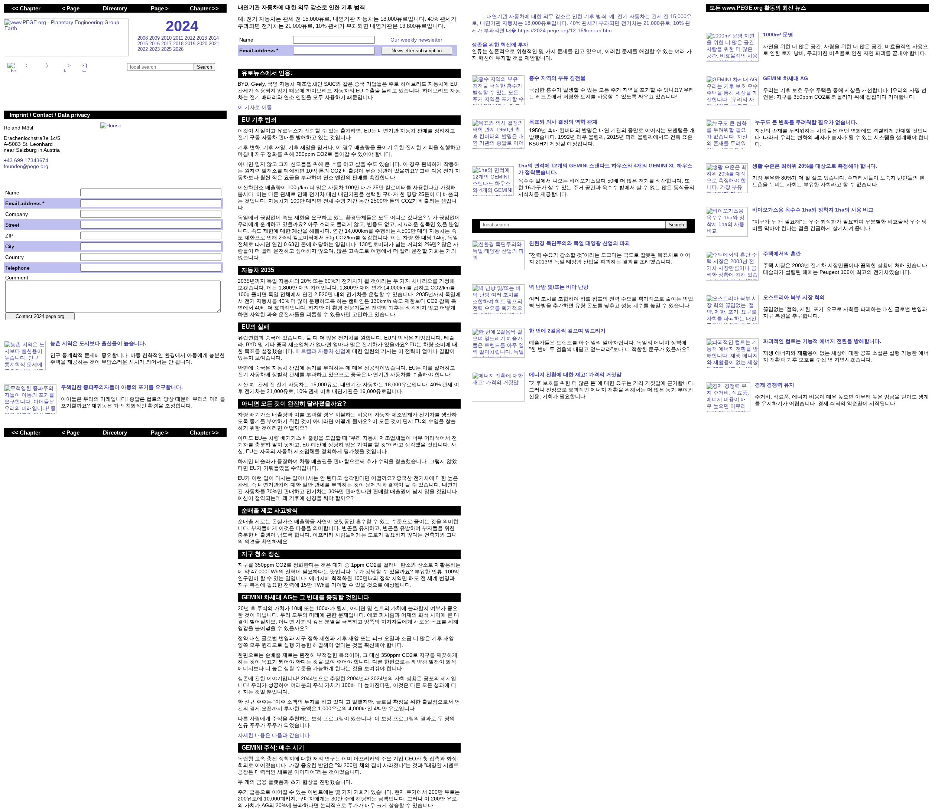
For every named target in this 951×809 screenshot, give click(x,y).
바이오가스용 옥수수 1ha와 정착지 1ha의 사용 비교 (812, 210)
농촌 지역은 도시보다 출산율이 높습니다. (98, 343)
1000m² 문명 (778, 34)
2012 (191, 38)
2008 (143, 38)
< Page (70, 8)
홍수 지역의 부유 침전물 (557, 78)
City (9, 246)
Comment (16, 278)
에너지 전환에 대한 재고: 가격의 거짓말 (575, 374)
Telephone (17, 268)
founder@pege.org (26, 166)
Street (12, 225)
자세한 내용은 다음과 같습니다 (274, 735)
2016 (155, 43)
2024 (182, 26)
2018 (179, 43)
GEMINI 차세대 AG (785, 78)
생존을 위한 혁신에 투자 (500, 45)
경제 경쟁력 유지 (774, 385)
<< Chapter (26, 8)
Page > (160, 8)
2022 (143, 49)
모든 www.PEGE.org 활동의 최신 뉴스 (758, 7)
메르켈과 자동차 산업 (320, 351)
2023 (155, 49)
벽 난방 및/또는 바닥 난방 (558, 287)
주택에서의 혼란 (782, 253)
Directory (115, 8)
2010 (167, 38)
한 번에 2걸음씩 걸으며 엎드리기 (567, 331)
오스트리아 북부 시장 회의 (794, 297)
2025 (167, 49)
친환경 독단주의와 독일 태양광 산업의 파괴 (579, 243)
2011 (179, 38)
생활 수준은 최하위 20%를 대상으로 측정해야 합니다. (814, 166)
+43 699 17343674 (26, 160)
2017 (167, 43)
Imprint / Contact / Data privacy (50, 115)
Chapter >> (204, 8)
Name (246, 40)
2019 (191, 43)
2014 (213, 38)
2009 (155, 38)
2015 (143, 43)
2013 (202, 38)
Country (14, 257)
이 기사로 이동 (255, 107)
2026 (178, 49)
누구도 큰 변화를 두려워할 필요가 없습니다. (806, 122)
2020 (203, 43)
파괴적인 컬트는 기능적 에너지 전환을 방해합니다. (822, 341)
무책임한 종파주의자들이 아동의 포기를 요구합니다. (122, 387)
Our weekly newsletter (416, 40)
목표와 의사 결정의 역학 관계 (563, 122)
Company (16, 214)
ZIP (9, 236)
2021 (214, 43)
